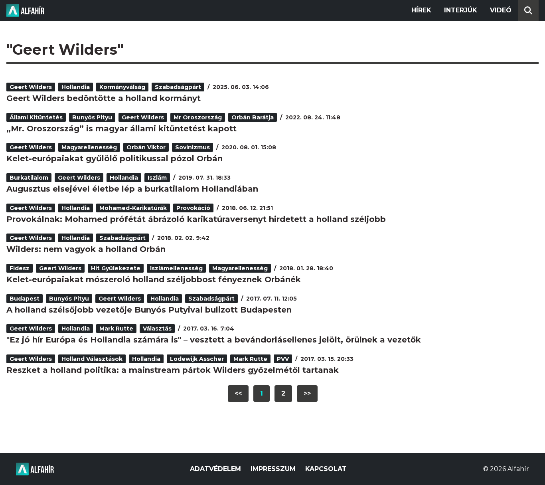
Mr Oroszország (198, 117)
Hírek (421, 10)
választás (157, 328)
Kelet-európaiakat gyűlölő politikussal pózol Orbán (114, 158)
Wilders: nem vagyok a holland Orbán (86, 249)
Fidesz (20, 268)
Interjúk (460, 10)
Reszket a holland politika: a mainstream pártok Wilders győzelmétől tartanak (172, 370)
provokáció (193, 208)
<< (238, 393)
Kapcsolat (326, 469)
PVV (283, 358)
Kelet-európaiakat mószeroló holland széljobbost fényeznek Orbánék (153, 279)
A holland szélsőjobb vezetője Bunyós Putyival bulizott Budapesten (149, 310)
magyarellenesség (89, 147)
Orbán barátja (252, 117)
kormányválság (122, 87)
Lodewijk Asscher (197, 358)
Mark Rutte (116, 328)
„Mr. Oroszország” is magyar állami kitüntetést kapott (121, 128)
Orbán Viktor (146, 147)
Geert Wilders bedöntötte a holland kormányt (103, 98)
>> (307, 393)
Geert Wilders (31, 87)
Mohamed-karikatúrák (133, 208)
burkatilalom (29, 177)
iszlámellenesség (176, 268)
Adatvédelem (215, 469)
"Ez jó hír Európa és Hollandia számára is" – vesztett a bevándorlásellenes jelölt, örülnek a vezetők (213, 339)
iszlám (157, 177)
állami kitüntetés (36, 117)
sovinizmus (192, 147)
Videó (500, 10)
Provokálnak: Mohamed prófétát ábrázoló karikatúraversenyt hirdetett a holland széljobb (196, 219)
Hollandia (75, 87)
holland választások (91, 358)
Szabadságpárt (178, 87)
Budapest (24, 298)
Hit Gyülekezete (115, 268)
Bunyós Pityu (92, 117)
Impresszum (273, 469)
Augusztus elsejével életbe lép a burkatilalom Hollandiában (132, 189)
